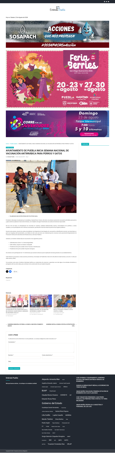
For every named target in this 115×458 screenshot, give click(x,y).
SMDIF (68, 436)
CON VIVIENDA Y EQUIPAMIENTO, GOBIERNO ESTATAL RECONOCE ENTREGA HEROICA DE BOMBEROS (90, 379)
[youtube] (108, 1)
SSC (50, 440)
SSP (55, 440)
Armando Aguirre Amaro (55, 386)
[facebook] (104, 1)
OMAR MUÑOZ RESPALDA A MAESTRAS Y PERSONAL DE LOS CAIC (89, 405)
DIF (71, 395)
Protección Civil (65, 423)
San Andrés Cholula (47, 429)
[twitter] (106, 1)
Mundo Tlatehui (47, 419)
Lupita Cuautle (58, 415)
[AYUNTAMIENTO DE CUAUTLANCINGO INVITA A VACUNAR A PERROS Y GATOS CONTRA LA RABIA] (65, 301)
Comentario (12, 342)
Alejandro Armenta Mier (51, 379)
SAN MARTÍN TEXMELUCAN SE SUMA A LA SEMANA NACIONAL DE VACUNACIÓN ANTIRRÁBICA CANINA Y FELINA (40, 309)
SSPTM (43, 444)
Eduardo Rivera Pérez (49, 399)
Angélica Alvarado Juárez (49, 383)
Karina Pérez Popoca (61, 411)
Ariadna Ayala (45, 386)
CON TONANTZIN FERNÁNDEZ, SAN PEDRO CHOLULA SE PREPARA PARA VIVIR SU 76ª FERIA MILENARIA (91, 398)
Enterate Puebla (10, 156)
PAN (67, 419)
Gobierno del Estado (52, 403)
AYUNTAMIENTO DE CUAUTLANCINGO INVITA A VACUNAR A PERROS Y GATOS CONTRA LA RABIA (63, 309)
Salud (64, 426)
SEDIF (53, 433)
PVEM (47, 426)
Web (9, 361)
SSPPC (66, 440)
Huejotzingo (63, 407)
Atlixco (65, 386)
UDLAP (69, 444)
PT (42, 426)
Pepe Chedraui (55, 423)
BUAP (44, 391)
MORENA (68, 415)
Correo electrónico (47, 355)
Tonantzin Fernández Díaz (56, 444)
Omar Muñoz (59, 419)
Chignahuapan (52, 391)
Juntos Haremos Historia (47, 411)
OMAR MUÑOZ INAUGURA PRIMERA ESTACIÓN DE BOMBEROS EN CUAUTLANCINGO (92, 392)
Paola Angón (46, 423)
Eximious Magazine (23, 451)
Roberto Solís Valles (56, 426)
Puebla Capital (9, 147)
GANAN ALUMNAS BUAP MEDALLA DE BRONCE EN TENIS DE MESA (92, 386)
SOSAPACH (44, 440)
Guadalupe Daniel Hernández (50, 407)
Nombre (11, 355)
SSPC (60, 440)
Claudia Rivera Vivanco (50, 395)
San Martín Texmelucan (60, 429)
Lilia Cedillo (46, 415)
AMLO (63, 379)
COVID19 (63, 395)
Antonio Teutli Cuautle (64, 383)
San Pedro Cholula (46, 433)
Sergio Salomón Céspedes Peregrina (53, 436)
